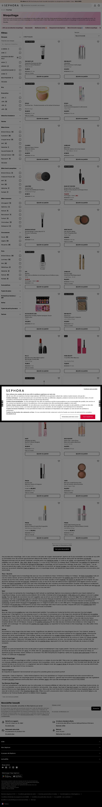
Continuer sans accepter (90, 389)
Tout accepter (88, 416)
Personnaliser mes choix (70, 416)
